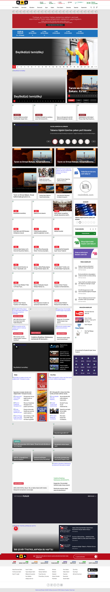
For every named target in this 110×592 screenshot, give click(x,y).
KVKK (59, 590)
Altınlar (54, 569)
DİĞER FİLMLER (91, 496)
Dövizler (54, 571)
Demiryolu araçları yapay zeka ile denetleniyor (61, 489)
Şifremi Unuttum (77, 574)
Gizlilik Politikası (49, 590)
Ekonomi (39, 7)
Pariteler (73, 562)
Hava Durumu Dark (17, 569)
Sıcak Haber (66, 578)
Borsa (14, 562)
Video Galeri (66, 571)
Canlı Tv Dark (29, 569)
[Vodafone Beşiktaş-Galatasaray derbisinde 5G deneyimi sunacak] (62, 469)
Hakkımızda (38, 590)
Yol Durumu (82, 562)
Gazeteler (84, 7)
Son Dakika (15, 7)
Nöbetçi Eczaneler (30, 574)
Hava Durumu (44, 562)
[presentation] (95, 66)
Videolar (68, 7)
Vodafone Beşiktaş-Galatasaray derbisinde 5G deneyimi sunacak (61, 479)
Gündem (31, 7)
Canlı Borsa (42, 569)
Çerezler (55, 590)
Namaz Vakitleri (23, 562)
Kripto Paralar (93, 562)
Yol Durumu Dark (16, 571)
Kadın (52, 7)
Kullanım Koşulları (65, 590)
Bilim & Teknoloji (86, 101)
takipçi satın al (29, 578)
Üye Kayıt (75, 571)
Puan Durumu (55, 562)
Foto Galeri (60, 7)
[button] (14, 66)
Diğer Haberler (78, 101)
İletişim (43, 590)
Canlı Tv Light (15, 574)
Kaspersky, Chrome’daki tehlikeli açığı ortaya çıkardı (62, 484)
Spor (46, 7)
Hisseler (64, 562)
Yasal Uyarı (72, 590)
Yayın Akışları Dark (30, 571)
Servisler (23, 7)
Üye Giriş (75, 569)
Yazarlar (76, 7)
